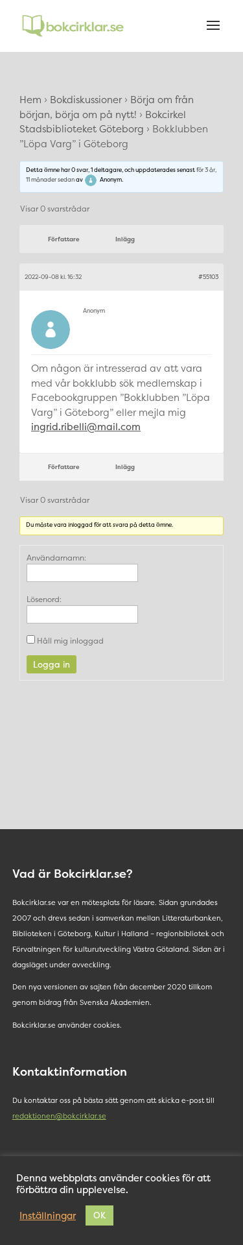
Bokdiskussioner (86, 99)
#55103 (208, 277)
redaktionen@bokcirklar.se (59, 1116)
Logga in (51, 664)
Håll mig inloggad (70, 640)
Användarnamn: (56, 557)
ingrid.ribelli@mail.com (86, 426)
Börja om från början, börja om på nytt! (106, 107)
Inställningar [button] (47, 1216)
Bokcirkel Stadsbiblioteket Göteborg (102, 122)
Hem (30, 99)
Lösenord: (44, 599)
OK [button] (99, 1215)
